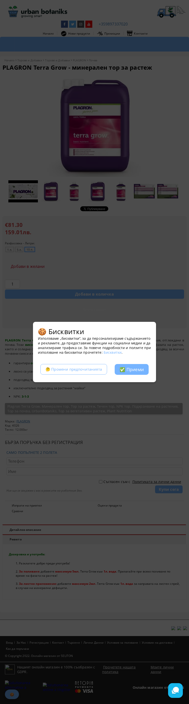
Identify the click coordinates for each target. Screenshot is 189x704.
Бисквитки (113, 352)
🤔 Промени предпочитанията (74, 369)
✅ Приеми (132, 369)
